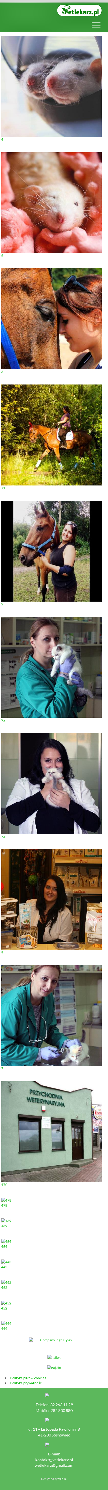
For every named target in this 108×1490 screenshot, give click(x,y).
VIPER (62, 1479)
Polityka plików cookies (28, 1378)
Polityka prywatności (26, 1383)
